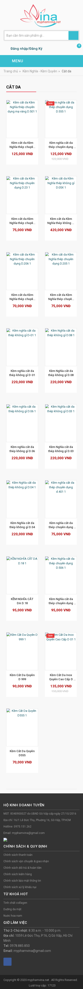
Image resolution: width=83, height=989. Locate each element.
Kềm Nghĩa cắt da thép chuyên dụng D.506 (61, 601)
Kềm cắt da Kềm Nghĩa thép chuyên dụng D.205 (61, 297)
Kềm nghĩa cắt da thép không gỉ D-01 (22, 373)
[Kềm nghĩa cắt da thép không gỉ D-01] (22, 347)
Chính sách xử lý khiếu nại (19, 887)
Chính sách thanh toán (18, 855)
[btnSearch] (73, 35)
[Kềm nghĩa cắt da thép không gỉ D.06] (22, 423)
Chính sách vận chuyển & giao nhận (26, 861)
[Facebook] (7, 962)
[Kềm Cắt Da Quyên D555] (22, 727)
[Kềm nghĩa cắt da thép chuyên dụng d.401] (61, 499)
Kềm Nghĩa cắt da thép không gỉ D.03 (61, 449)
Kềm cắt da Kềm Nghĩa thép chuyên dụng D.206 (22, 297)
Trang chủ (10, 71)
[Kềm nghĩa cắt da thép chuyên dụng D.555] (61, 119)
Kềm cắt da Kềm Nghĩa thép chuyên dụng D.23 (22, 221)
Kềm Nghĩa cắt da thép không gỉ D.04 (22, 525)
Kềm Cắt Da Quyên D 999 (22, 677)
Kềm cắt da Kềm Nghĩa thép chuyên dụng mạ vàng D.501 (22, 145)
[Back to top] (78, 973)
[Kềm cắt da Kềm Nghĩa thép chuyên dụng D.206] (22, 271)
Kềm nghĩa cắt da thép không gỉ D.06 (22, 449)
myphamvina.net (38, 980)
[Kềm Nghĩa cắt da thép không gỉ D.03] (61, 423)
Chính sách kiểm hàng (17, 874)
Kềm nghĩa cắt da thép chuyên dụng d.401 (61, 525)
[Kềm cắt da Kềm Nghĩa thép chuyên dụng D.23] (22, 195)
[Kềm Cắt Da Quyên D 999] (22, 651)
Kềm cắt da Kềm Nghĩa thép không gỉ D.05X (61, 221)
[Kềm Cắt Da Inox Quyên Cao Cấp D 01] (61, 651)
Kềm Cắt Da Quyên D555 (22, 753)
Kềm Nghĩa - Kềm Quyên (40, 71)
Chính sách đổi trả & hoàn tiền (22, 867)
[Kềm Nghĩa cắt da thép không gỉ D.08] (61, 347)
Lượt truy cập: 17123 (42, 985)
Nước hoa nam (12, 915)
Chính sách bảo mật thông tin (22, 880)
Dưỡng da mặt (12, 909)
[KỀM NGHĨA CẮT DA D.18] (22, 575)
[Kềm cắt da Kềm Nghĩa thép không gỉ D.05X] (61, 195)
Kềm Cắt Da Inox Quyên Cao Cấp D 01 (61, 677)
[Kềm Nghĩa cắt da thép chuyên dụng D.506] (61, 575)
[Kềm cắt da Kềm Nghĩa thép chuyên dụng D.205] (61, 271)
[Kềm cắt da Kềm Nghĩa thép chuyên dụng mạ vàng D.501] (22, 119)
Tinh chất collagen (15, 902)
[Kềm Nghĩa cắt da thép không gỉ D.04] (22, 499)
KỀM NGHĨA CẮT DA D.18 (22, 601)
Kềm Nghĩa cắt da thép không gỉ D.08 (61, 373)
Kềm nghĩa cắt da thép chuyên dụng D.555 (61, 145)
